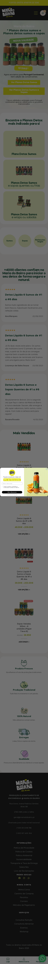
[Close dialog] (46, 469)
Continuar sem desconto (12, 494)
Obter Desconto (12, 492)
